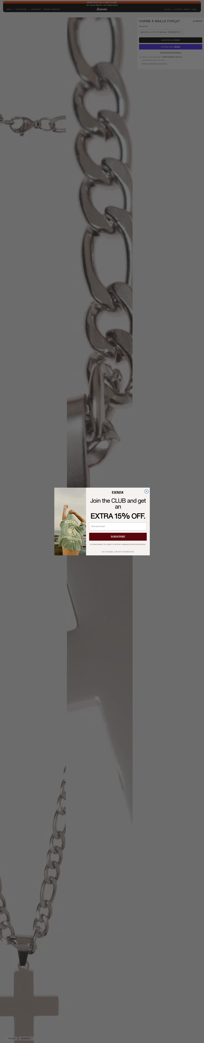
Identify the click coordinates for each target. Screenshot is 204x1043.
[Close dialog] (146, 491)
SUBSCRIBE (118, 536)
